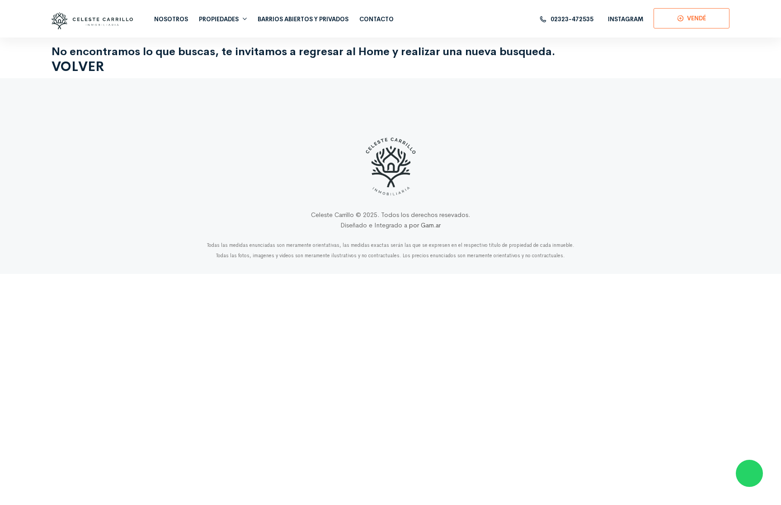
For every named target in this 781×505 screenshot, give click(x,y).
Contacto (376, 19)
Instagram (626, 19)
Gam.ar (431, 225)
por (415, 225)
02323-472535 (571, 19)
